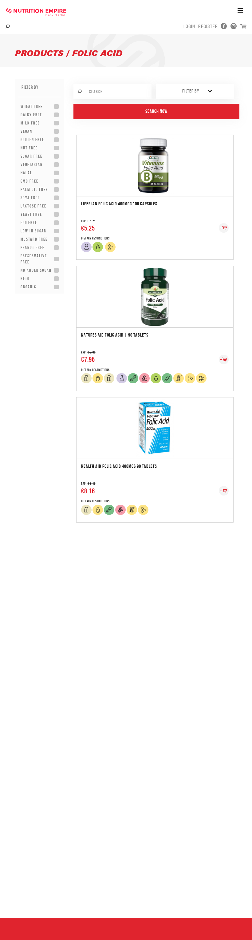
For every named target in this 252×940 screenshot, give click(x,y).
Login (189, 26)
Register (208, 26)
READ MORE (155, 159)
